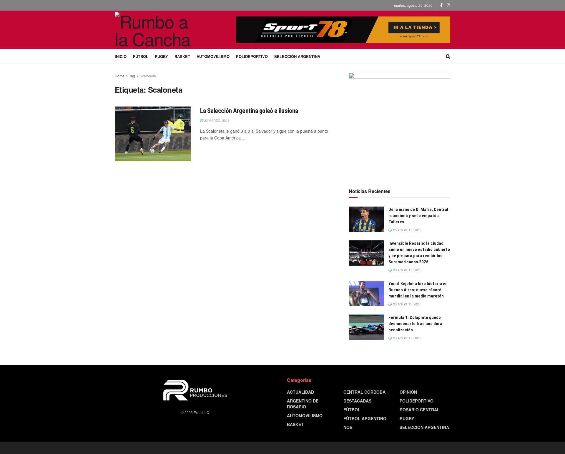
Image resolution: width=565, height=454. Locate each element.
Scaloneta (148, 75)
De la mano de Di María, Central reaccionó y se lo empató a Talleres (418, 215)
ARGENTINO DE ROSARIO (302, 404)
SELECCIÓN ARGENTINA (297, 56)
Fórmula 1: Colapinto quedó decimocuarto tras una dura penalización (415, 323)
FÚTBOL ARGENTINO (364, 418)
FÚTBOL (140, 56)
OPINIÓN (408, 392)
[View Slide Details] (399, 123)
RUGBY (161, 56)
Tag (132, 75)
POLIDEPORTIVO (252, 56)
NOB (348, 427)
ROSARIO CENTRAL (420, 410)
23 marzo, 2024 (216, 120)
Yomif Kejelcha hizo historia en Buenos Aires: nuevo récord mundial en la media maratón (418, 290)
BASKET (182, 56)
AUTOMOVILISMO (213, 56)
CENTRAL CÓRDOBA (364, 392)
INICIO (121, 56)
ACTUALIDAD (300, 392)
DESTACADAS (357, 401)
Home (119, 75)
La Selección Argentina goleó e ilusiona (249, 110)
